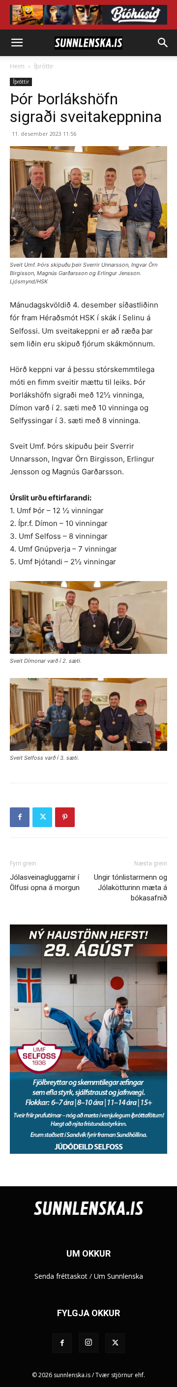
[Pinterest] (65, 817)
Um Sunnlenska (118, 1276)
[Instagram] (88, 1343)
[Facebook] (20, 817)
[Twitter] (42, 817)
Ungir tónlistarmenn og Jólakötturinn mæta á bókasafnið (130, 887)
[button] (16, 43)
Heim (17, 66)
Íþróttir (44, 66)
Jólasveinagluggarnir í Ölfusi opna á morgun (45, 882)
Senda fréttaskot (61, 1276)
